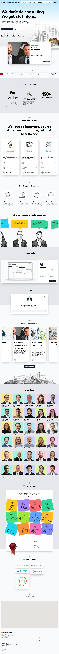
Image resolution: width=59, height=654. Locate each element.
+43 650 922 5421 (4, 638)
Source (31, 632)
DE (55, 2)
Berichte (40, 637)
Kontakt (50, 2)
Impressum (56, 647)
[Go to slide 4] (28, 65)
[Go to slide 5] (30, 65)
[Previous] (22, 66)
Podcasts (40, 636)
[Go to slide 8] (34, 65)
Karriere (46, 2)
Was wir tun (19, 29)
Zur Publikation (46, 61)
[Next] (37, 66)
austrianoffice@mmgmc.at (5, 639)
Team (50, 631)
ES (56, 2)
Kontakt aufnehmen (8, 29)
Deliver (31, 633)
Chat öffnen (44, 294)
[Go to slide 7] (33, 65)
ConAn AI (40, 631)
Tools (34, 2)
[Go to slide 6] (31, 65)
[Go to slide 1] (24, 65)
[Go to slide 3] (27, 65)
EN (53, 2)
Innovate (31, 631)
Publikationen (40, 2)
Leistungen (24, 2)
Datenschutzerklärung (50, 647)
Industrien (29, 2)
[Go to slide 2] (25, 65)
